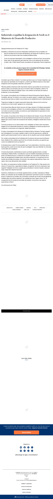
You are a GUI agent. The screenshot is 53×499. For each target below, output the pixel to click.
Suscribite (26, 432)
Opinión (30, 11)
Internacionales (33, 8)
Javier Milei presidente (37, 209)
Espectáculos (48, 8)
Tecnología (14, 11)
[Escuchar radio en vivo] (29, 5)
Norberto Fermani (19, 207)
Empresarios (42, 207)
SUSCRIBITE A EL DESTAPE (26, 73)
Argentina (28, 207)
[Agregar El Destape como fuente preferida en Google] (26, 44)
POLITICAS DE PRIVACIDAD (26, 486)
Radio (35, 11)
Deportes (41, 8)
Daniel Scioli (26, 209)
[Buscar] (17, 4)
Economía (19, 8)
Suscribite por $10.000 (41, 4)
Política (13, 8)
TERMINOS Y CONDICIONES (26, 483)
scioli (35, 207)
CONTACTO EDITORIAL (26, 492)
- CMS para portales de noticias (27, 497)
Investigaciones (22, 11)
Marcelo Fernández (16, 209)
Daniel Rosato (10, 207)
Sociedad (25, 8)
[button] (3, 54)
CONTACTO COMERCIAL (26, 489)
